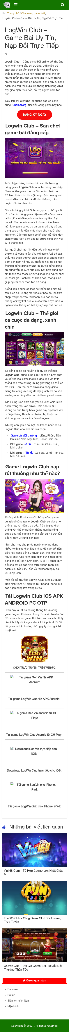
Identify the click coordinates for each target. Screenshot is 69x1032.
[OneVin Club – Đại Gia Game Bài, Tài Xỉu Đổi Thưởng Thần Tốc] (34, 930)
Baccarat (13, 989)
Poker (11, 994)
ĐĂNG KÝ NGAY (34, 114)
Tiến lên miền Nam (18, 1000)
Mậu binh (13, 1006)
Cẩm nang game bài (33, 13)
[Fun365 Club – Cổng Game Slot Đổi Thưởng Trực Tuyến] (34, 883)
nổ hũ (27, 444)
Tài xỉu (29, 452)
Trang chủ (12, 13)
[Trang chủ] (7, 5)
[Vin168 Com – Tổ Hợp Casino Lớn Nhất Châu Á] (34, 835)
